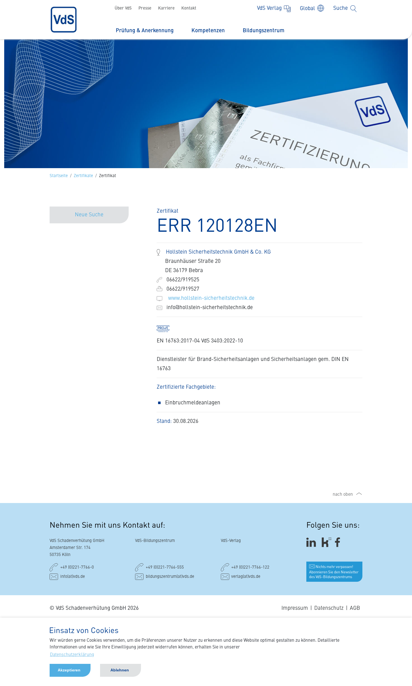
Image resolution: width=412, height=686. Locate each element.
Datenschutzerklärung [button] (72, 655)
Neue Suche (89, 214)
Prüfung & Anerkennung (144, 30)
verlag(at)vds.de (245, 577)
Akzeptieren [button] (69, 670)
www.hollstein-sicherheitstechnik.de (211, 298)
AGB (355, 608)
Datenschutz (329, 608)
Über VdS (123, 8)
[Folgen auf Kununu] (326, 542)
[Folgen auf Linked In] (312, 542)
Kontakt (188, 8)
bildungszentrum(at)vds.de (170, 577)
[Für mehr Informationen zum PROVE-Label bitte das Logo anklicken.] (166, 328)
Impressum (294, 608)
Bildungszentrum (263, 30)
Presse (144, 8)
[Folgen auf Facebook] (339, 542)
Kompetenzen (208, 30)
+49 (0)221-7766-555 (165, 568)
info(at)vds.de (72, 577)
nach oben (343, 494)
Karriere (166, 8)
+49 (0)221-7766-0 (77, 568)
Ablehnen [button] (119, 670)
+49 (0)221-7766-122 (250, 568)
